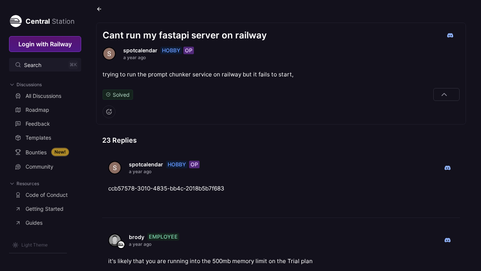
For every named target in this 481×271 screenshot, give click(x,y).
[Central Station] (15, 19)
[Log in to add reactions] (109, 111)
